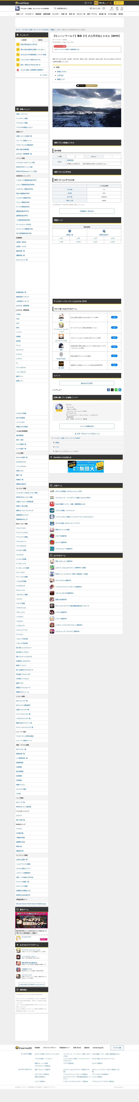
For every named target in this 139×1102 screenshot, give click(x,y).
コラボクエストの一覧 (23, 718)
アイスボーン (29, 14)
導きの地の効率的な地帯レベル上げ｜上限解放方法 (34, 49)
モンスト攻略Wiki (97, 1063)
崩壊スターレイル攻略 (41, 1063)
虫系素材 (19, 767)
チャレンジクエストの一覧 (24, 727)
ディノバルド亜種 (22, 577)
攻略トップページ (22, 114)
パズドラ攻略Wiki (68, 1063)
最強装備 (38, 14)
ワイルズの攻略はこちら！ (24, 127)
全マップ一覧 (20, 802)
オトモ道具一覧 (21, 449)
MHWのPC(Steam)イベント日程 (26, 171)
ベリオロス (19, 617)
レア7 (95, 238)
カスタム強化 (112, 14)
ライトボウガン (21, 367)
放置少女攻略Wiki (40, 1077)
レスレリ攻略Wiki (40, 1081)
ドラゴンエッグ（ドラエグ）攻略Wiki (103, 1081)
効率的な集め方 (104, 235)
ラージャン (19, 634)
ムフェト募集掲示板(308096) (25, 184)
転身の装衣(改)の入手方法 (29, 44)
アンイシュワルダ (22, 532)
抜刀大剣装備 (20, 418)
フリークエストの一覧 (23, 714)
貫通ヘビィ (19, 381)
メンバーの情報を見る (87, 426)
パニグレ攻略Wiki (97, 1077)
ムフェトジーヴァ (22, 630)
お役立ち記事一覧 (22, 859)
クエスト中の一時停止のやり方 (30, 60)
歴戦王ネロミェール (22, 692)
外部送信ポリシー (65, 1048)
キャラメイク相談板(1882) (24, 229)
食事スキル (19, 471)
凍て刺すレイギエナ (22, 652)
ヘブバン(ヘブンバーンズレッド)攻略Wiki (75, 1074)
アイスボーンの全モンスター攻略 (26, 493)
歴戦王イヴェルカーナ (23, 687)
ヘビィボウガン (21, 372)
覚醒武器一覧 (20, 255)
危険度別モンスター (22, 515)
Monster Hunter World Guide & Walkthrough (31, 904)
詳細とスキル (61, 71)
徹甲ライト (19, 376)
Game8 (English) (98, 1048)
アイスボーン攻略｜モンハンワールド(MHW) (67, 438)
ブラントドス (20, 612)
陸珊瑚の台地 (20, 842)
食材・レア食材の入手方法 (24, 877)
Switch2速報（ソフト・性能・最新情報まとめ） (106, 1054)
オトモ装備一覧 (21, 444)
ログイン (120, 3)
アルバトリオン (21, 528)
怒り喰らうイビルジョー (24, 648)
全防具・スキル (21, 246)
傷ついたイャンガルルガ (24, 656)
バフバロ (19, 599)
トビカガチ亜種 (21, 581)
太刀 (17, 323)
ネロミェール (20, 590)
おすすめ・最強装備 (22, 305)
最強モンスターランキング (24, 510)
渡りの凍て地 (20, 820)
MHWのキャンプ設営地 (23, 807)
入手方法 (60, 75)
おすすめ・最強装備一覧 (24, 154)
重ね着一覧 (102, 14)
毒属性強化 (70, 160)
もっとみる (43, 75)
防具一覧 (72, 14)
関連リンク (61, 79)
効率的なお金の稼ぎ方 (23, 895)
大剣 (17, 319)
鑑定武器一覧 (20, 251)
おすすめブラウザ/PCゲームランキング (32, 984)
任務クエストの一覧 (22, 709)
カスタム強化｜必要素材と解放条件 (32, 70)
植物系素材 (19, 762)
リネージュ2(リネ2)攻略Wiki (100, 1074)
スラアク (19, 359)
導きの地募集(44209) (22, 193)
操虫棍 (18, 341)
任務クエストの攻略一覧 (24, 136)
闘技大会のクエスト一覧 (24, 723)
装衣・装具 (19, 440)
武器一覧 (64, 14)
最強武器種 (46, 14)
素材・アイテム (92, 14)
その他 (18, 793)
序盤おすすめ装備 (22, 427)
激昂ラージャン (21, 665)
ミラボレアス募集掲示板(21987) (26, 180)
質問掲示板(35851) (22, 215)
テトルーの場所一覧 (22, 882)
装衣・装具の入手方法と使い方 (30, 65)
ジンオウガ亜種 (21, 559)
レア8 (112, 238)
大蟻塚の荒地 (20, 837)
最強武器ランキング (22, 297)
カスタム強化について (23, 868)
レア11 (95, 242)
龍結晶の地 (19, 851)
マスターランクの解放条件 (24, 145)
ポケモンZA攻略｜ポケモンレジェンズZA (47, 1054)
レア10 (78, 242)
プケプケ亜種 (20, 603)
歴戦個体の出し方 (22, 519)
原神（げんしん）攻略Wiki (42, 1070)
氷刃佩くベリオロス (22, 679)
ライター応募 (117, 1048)
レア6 (78, 238)
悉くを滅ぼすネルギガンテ (24, 670)
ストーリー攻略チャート (24, 140)
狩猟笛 (18, 336)
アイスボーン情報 (22, 123)
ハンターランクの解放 (23, 864)
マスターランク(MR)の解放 (24, 736)
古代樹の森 (19, 833)
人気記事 (23, 40)
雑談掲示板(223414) (22, 211)
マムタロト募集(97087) (23, 198)
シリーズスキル (21, 466)
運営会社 (86, 1048)
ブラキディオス (21, 608)
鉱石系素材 (19, 771)
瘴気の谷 (19, 846)
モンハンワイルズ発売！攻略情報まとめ (67, 49)
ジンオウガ (19, 555)
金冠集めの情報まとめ (23, 890)
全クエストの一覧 (22, 701)
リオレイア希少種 (22, 639)
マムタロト (19, 621)
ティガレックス (21, 563)
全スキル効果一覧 (22, 457)
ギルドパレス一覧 (22, 260)
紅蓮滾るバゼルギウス (23, 661)
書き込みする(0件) (87, 383)
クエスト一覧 (81, 14)
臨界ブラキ (19, 683)
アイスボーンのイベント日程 (25, 162)
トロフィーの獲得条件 (23, 873)
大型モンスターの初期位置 (24, 501)
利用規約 (37, 1048)
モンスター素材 (21, 789)
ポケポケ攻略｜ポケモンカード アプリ (103, 1059)
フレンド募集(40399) (22, 202)
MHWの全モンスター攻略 (24, 497)
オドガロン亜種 (21, 550)
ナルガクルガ (20, 586)
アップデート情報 (22, 118)
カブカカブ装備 (21, 413)
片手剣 (18, 314)
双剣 (17, 328)
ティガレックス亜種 (22, 568)
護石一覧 (19, 475)
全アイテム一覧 (21, 749)
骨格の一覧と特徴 (22, 506)
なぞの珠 (69, 189)
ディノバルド (20, 572)
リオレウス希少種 (22, 643)
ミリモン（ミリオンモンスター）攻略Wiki (75, 1081)
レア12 (113, 242)
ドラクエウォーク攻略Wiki (42, 1066)
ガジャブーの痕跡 (22, 886)
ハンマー (19, 332)
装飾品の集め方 (21, 484)
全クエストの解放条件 (23, 705)
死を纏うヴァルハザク (23, 674)
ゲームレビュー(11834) (23, 224)
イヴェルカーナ (21, 541)
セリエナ (19, 815)
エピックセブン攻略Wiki (42, 1074)
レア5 (61, 238)
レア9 (61, 242)
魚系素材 (19, 776)
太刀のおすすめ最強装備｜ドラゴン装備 (33, 54)
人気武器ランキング (22, 301)
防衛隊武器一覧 (21, 292)
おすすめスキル (21, 462)
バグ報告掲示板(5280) (23, 220)
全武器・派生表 (21, 242)
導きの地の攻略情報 (22, 149)
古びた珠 (69, 197)
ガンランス (19, 350)
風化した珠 (69, 200)
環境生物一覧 (20, 754)
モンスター (55, 14)
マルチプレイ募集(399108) (24, 189)
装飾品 (57, 442)
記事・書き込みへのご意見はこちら (88, 434)
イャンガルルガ (21, 546)
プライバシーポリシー (49, 1048)
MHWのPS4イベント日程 (24, 167)
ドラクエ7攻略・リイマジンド (43, 1059)
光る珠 (70, 193)
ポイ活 (89, 3)
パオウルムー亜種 (22, 594)
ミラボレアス (20, 625)
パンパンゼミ (20, 422)
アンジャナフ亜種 (22, 537)
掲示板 (121, 14)
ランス (18, 345)
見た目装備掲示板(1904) (23, 233)
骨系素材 (19, 780)
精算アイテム (20, 785)
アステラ (19, 829)
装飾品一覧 (69, 235)
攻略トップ (19, 14)
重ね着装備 (19, 435)
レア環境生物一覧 (22, 758)
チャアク (19, 354)
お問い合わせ (77, 1048)
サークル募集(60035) (22, 207)
